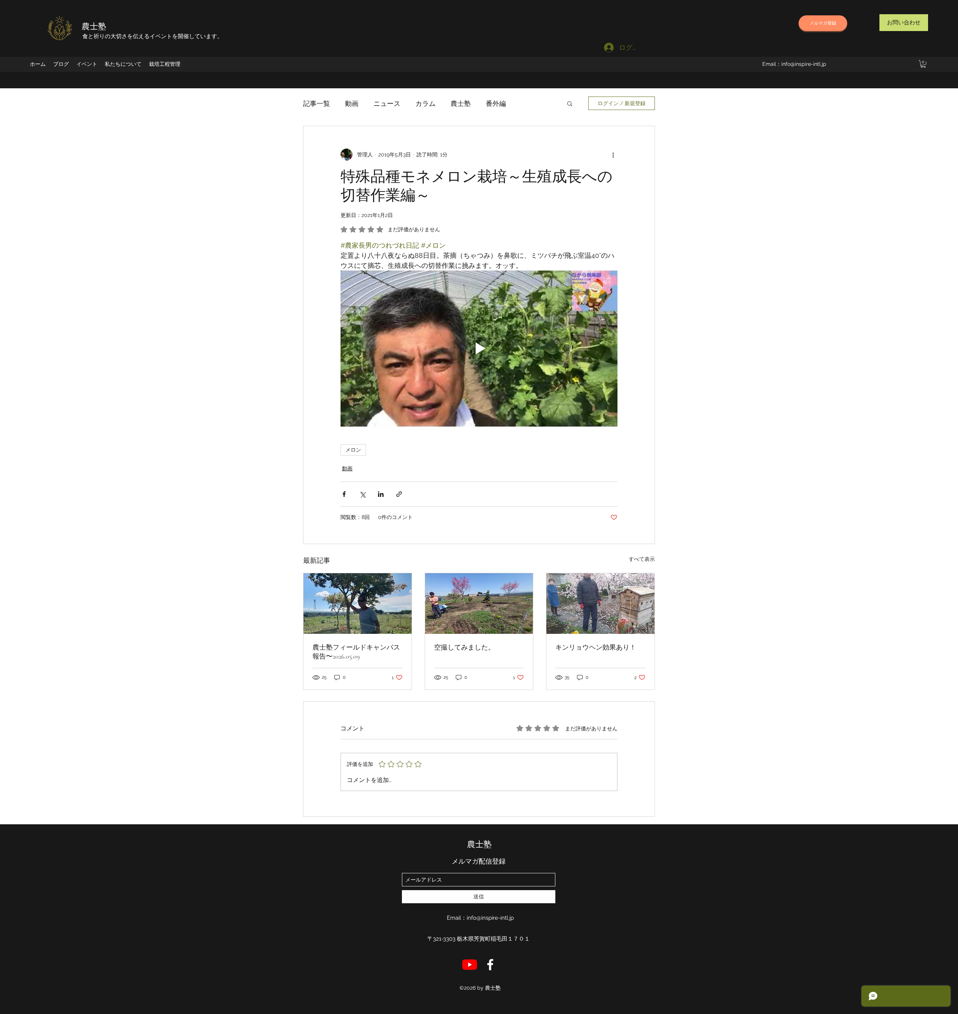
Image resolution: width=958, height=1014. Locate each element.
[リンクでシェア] (399, 494)
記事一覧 (316, 103)
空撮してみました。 (464, 647)
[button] (923, 64)
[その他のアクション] (612, 154)
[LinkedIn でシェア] (380, 494)
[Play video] (479, 348)
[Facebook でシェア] (344, 494)
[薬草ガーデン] (479, 603)
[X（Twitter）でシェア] (362, 494)
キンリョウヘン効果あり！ (595, 647)
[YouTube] (469, 964)
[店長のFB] (490, 964)
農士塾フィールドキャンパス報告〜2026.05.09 (356, 651)
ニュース (386, 103)
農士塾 (94, 26)
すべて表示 (642, 559)
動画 (352, 103)
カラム (425, 103)
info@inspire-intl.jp (803, 64)
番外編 (496, 103)
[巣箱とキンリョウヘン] (600, 603)
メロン (353, 450)
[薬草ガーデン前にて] (357, 603)
